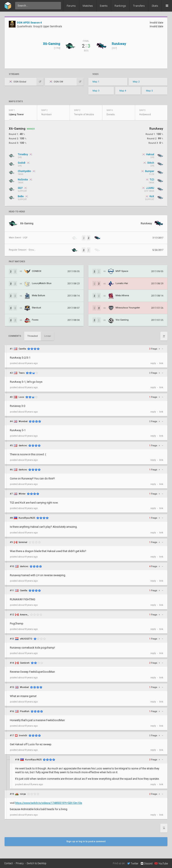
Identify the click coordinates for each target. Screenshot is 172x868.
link (161, 363)
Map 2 (136, 81)
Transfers (139, 5)
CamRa (22, 348)
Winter (22, 493)
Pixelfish (24, 711)
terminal (23, 542)
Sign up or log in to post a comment (86, 841)
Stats (155, 5)
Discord (148, 863)
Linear (47, 336)
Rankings (120, 5)
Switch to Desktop (36, 863)
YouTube (163, 863)
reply (153, 363)
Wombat (23, 421)
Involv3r (23, 735)
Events (104, 5)
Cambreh (25, 663)
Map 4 (122, 90)
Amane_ (24, 614)
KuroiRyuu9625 (27, 518)
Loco (21, 397)
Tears (22, 373)
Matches (88, 5)
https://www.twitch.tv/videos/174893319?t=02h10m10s (48, 802)
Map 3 (96, 90)
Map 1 (96, 81)
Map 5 (149, 90)
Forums (71, 5)
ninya (23, 794)
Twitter (134, 863)
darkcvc (23, 445)
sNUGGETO (26, 638)
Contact (8, 863)
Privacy (20, 863)
